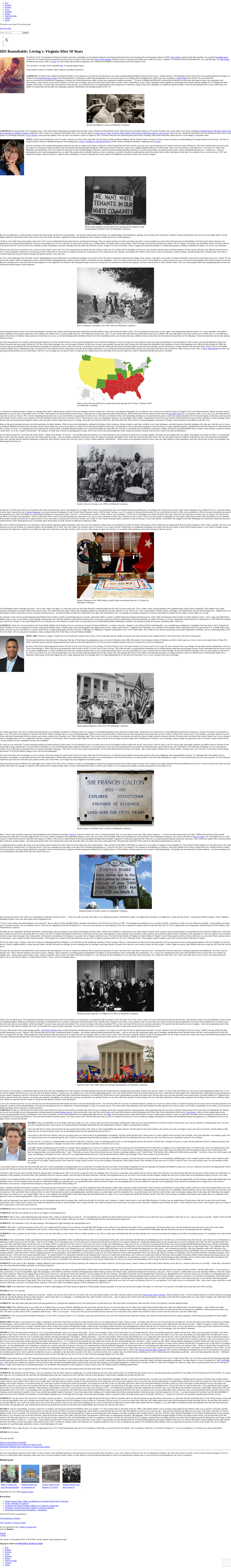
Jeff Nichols (224, 59)
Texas (7, 1554)
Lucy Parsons (32, 135)
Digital (7, 1558)
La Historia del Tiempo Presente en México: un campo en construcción (32, 1506)
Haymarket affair (175, 414)
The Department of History (10, 1518)
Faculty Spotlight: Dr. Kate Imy (17, 1503)
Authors (8, 1563)
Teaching (8, 1556)
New (7, 1548)
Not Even (5, 28)
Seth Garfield (175, 57)
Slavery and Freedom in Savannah (13, 1442)
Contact (3, 1535)
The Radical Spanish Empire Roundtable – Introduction (26, 1510)
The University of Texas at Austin (13, 1523)
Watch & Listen (27, 1492)
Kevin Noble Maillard (102, 59)
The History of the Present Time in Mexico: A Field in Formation (29, 1508)
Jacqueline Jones (221, 57)
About (7, 1565)
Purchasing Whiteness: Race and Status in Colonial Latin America (25, 1447)
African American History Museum (151, 1350)
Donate (3, 1533)
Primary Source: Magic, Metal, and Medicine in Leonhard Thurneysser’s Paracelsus (36, 1501)
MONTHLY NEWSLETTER (30, 1544)
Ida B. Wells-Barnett (210, 349)
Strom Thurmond (33, 512)
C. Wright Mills (181, 78)
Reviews (8, 1552)
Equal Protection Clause (47, 78)
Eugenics (72, 834)
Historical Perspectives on (21, 1445)
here (61, 66)
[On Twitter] (7, 41)
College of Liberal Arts (27, 1527)
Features (8, 1550)
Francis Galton (198, 837)
